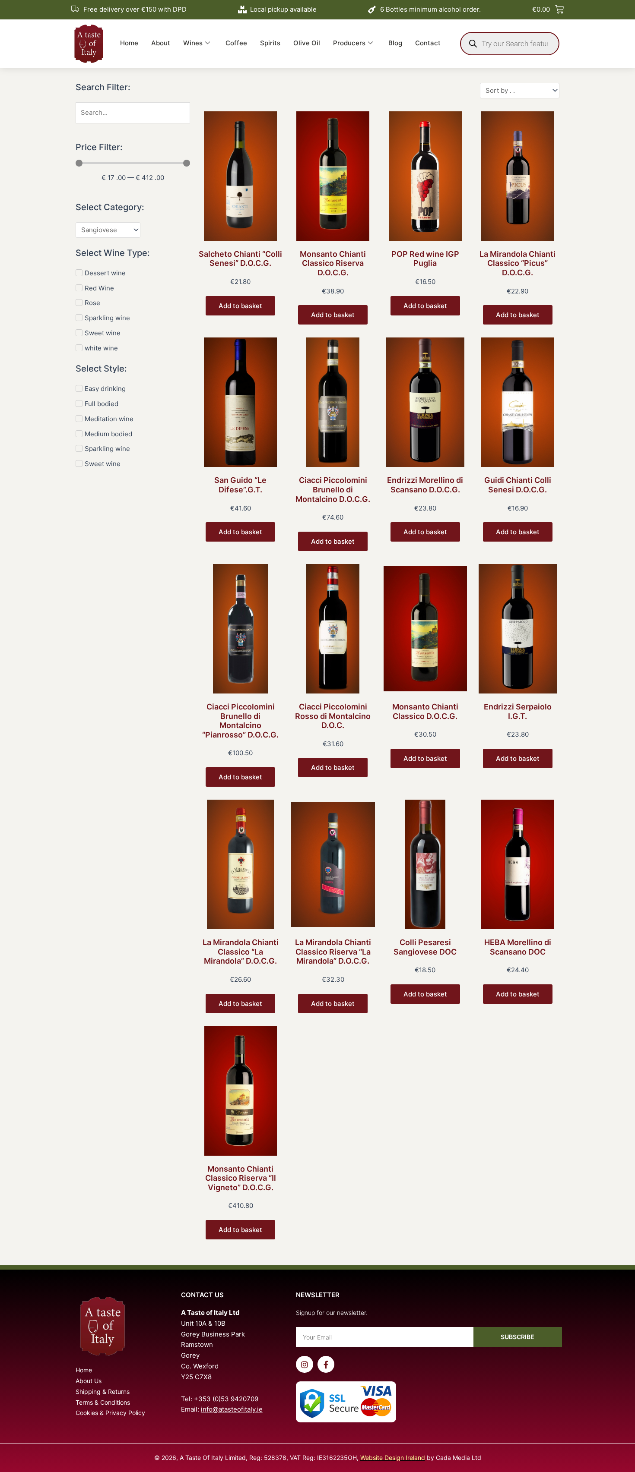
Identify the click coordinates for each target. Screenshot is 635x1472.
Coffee (236, 43)
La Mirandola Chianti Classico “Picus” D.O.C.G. (517, 263)
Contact (428, 43)
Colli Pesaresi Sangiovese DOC (425, 947)
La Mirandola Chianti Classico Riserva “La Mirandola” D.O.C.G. (333, 951)
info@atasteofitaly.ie (232, 1409)
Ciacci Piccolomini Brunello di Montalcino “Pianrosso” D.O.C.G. (240, 720)
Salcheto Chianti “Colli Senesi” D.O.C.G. (240, 258)
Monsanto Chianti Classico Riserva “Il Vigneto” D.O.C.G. (240, 1178)
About (160, 43)
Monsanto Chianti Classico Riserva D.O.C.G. (333, 263)
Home (129, 43)
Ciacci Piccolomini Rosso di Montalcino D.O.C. (333, 716)
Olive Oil (306, 43)
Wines (193, 43)
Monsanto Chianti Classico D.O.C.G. (425, 711)
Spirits (270, 43)
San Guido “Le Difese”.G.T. (240, 485)
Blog (395, 43)
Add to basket (240, 306)
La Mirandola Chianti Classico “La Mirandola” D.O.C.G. (241, 951)
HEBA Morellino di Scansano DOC (517, 947)
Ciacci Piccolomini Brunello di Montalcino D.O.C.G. (332, 489)
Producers (349, 43)
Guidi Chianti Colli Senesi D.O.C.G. (517, 485)
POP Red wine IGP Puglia (425, 258)
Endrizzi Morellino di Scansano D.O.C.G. (425, 485)
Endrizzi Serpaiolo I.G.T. (518, 711)
